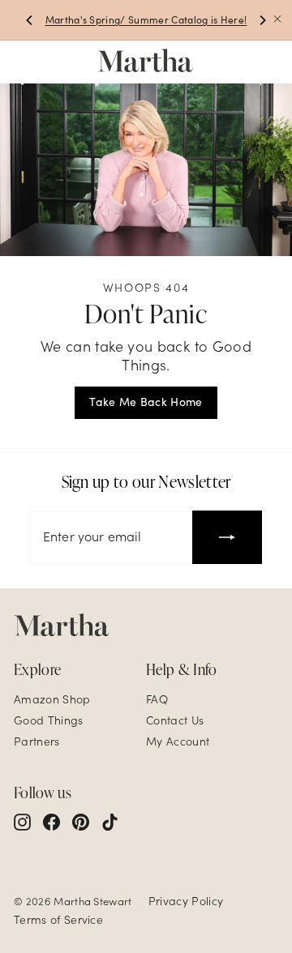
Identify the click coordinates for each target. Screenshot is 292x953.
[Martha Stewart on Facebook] (51, 822)
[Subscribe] (227, 537)
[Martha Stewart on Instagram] (22, 822)
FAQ (157, 699)
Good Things (49, 720)
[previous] (30, 20)
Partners (37, 741)
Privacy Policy (185, 901)
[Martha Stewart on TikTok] (109, 822)
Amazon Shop (52, 699)
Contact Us (175, 720)
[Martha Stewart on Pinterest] (80, 822)
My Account (177, 741)
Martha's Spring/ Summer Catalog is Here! (146, 20)
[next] (262, 20)
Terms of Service (58, 919)
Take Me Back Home (145, 402)
